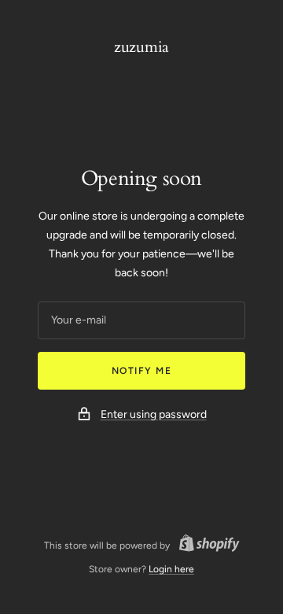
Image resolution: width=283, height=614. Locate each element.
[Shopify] (205, 545)
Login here (171, 569)
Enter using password (154, 414)
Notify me (142, 370)
